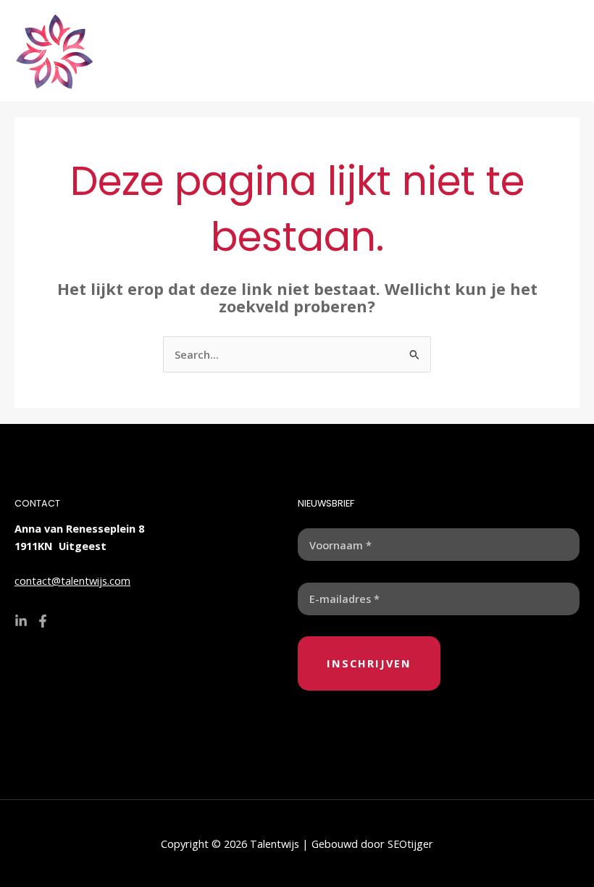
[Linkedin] (21, 621)
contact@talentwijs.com (72, 580)
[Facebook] (42, 621)
